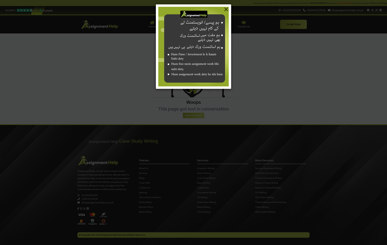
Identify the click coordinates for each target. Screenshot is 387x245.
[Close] (226, 9)
